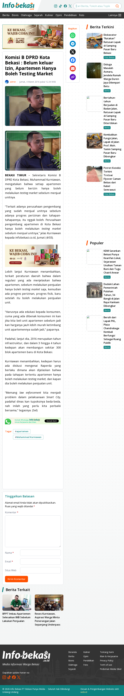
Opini (59, 15)
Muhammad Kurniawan (28, 437)
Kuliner (49, 15)
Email (9, 561)
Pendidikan (70, 15)
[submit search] (117, 6)
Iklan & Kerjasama (109, 656)
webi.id (83, 692)
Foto (81, 15)
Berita (5, 15)
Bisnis (15, 15)
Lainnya (112, 15)
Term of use (106, 664)
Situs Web (10, 570)
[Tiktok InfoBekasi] (60, 6)
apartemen (21, 431)
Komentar (11, 512)
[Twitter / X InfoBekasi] (70, 6)
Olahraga (26, 15)
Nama (9, 552)
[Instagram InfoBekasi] (55, 6)
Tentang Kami (107, 652)
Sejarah (38, 15)
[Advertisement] (33, 465)
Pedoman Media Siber (111, 669)
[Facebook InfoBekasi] (65, 6)
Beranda (72, 652)
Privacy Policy (106, 660)
